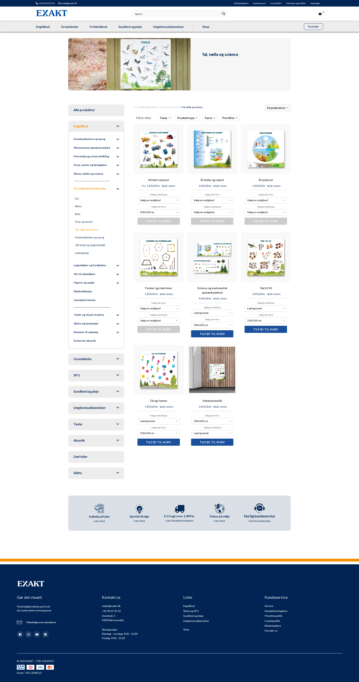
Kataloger (315, 3)
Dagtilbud (43, 26)
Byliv (77, 214)
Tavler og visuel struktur (89, 314)
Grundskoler (70, 26)
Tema (163, 118)
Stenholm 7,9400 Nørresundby (113, 617)
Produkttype (186, 118)
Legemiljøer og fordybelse (90, 265)
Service (269, 605)
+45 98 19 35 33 (47, 3)
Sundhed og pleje (130, 26)
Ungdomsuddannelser (168, 26)
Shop (205, 26)
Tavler (78, 424)
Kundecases (259, 3)
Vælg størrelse (158, 206)
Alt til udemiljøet (84, 274)
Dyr (77, 198)
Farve (208, 118)
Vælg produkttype (158, 194)
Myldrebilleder (83, 291)
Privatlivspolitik (273, 615)
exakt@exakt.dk (69, 3)
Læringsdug (82, 252)
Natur (78, 206)
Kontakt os (271, 630)
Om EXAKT (276, 3)
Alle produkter (84, 110)
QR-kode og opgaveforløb (90, 245)
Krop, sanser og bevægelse (90, 164)
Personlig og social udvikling (91, 156)
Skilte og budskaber (86, 323)
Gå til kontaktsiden (259, 520)
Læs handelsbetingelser (180, 520)
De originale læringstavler (90, 188)
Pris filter (228, 118)
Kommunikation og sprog (89, 138)
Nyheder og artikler (296, 3)
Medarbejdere (241, 3)
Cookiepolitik (272, 620)
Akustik (79, 440)
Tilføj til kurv (158, 221)
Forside (138, 107)
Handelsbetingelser (276, 611)
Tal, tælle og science (86, 229)
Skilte (77, 473)
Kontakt (313, 26)
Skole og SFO (191, 611)
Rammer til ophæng (86, 332)
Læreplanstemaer (85, 299)
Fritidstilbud (98, 26)
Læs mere (99, 520)
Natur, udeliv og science (88, 173)
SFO (76, 375)
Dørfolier (80, 457)
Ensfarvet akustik (85, 340)
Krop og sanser (84, 221)
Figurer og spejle (84, 282)
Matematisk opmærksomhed (92, 147)
